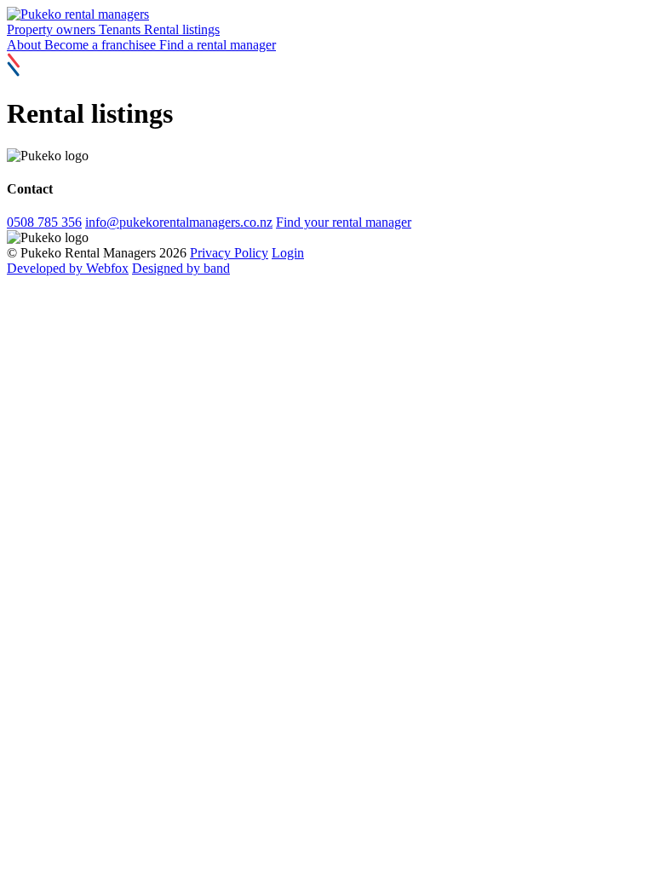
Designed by (181, 268)
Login (288, 253)
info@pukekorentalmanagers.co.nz (178, 222)
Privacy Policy (229, 253)
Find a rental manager (217, 45)
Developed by (68, 268)
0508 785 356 (44, 222)
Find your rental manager (343, 222)
